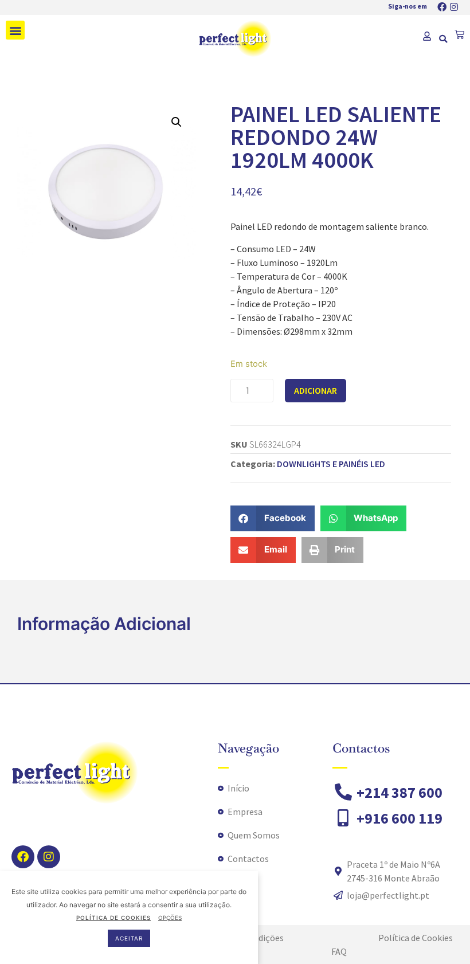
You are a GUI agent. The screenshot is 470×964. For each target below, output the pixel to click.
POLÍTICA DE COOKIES (113, 917)
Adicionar (315, 390)
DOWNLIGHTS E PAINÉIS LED (331, 463)
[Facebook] (441, 6)
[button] (15, 30)
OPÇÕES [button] (170, 917)
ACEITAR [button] (129, 938)
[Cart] (459, 35)
